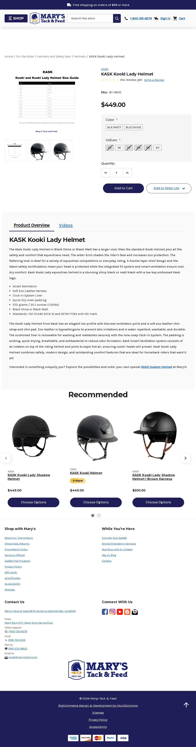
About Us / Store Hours (19, 538)
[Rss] (127, 612)
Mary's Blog (109, 555)
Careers (107, 561)
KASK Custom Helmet (156, 367)
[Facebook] (105, 612)
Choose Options (33, 502)
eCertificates (12, 578)
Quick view (33, 435)
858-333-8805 (17, 648)
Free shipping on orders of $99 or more (101, 5)
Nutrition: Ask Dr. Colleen (117, 549)
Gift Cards (11, 572)
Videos (66, 225)
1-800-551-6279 (17, 631)
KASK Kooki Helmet (86, 473)
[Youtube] (120, 612)
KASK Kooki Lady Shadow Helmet (29, 477)
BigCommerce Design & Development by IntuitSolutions (98, 705)
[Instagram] (112, 612)
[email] (135, 612)
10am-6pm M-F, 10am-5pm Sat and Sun (29, 622)
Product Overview (32, 225)
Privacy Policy (13, 566)
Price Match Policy (16, 549)
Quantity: (108, 163)
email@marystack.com (22, 657)
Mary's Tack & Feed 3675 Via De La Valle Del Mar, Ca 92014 (40, 611)
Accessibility (12, 584)
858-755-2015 (16, 640)
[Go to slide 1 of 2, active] (92, 515)
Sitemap (10, 589)
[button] (186, 705)
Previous (6, 458)
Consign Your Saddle (114, 538)
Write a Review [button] (154, 80)
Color (111, 120)
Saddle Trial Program (17, 561)
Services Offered (15, 555)
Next (185, 458)
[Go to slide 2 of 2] (98, 515)
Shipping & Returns (17, 543)
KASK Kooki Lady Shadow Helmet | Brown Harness (153, 477)
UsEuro (113, 140)
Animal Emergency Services (119, 543)
